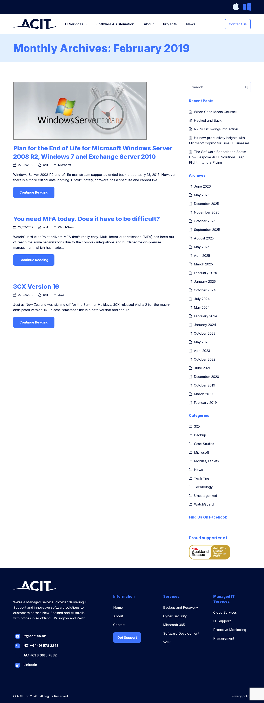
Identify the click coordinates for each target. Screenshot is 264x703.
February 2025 (205, 273)
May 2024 (202, 307)
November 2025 (206, 212)
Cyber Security (175, 616)
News (198, 470)
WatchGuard (66, 227)
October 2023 (204, 333)
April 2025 (202, 255)
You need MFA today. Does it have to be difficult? (86, 218)
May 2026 (202, 195)
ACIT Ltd (23, 696)
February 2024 (205, 316)
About (118, 616)
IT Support (222, 621)
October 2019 (204, 385)
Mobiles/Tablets (206, 461)
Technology (203, 487)
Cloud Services (225, 612)
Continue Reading (33, 192)
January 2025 (205, 281)
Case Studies (204, 444)
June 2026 (202, 186)
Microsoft (64, 165)
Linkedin (30, 665)
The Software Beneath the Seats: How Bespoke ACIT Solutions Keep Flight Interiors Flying (217, 157)
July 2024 (202, 299)
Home (118, 607)
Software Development (181, 633)
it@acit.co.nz (35, 636)
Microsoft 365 (174, 625)
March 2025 (203, 264)
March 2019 (203, 394)
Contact (119, 625)
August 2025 (204, 238)
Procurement (223, 638)
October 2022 (204, 359)
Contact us (238, 24)
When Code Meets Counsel (215, 112)
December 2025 (206, 204)
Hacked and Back (208, 120)
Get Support (127, 637)
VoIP (167, 642)
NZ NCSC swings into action (216, 129)
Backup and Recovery (180, 607)
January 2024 (205, 325)
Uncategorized (205, 496)
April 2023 (202, 351)
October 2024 (205, 290)
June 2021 (202, 368)
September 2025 (207, 230)
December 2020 (206, 377)
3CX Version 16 (36, 286)
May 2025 (201, 247)
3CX (61, 295)
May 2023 (201, 342)
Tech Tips (202, 478)
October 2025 (204, 221)
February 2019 (205, 403)
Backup (200, 435)
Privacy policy (241, 696)
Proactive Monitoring (229, 630)
